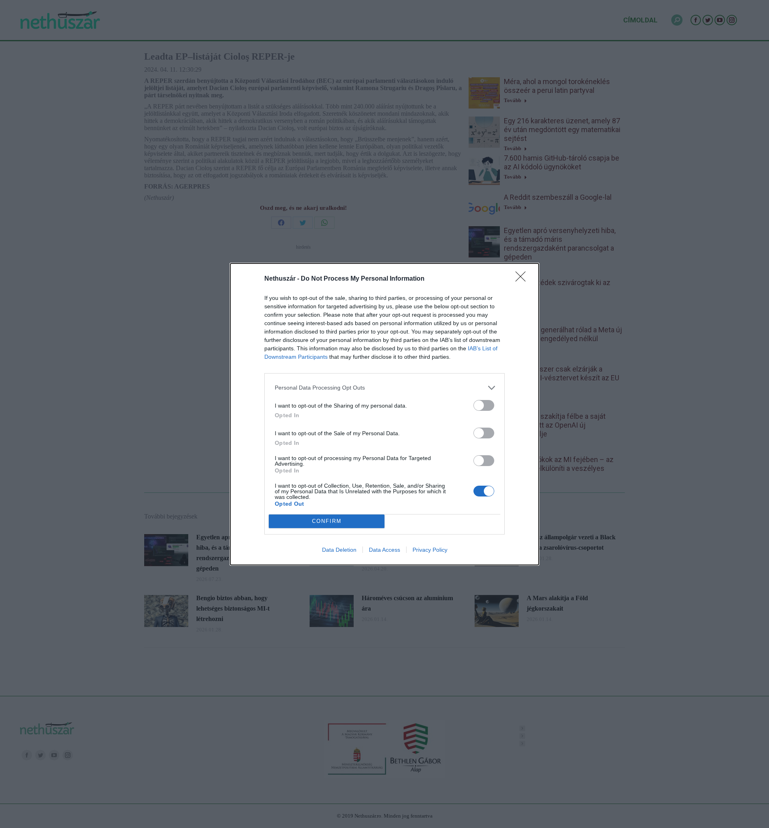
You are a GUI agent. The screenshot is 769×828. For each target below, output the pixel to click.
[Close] (523, 279)
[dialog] (384, 414)
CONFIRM (327, 521)
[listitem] (384, 388)
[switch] (483, 405)
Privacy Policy (430, 550)
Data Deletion (339, 550)
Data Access (384, 550)
